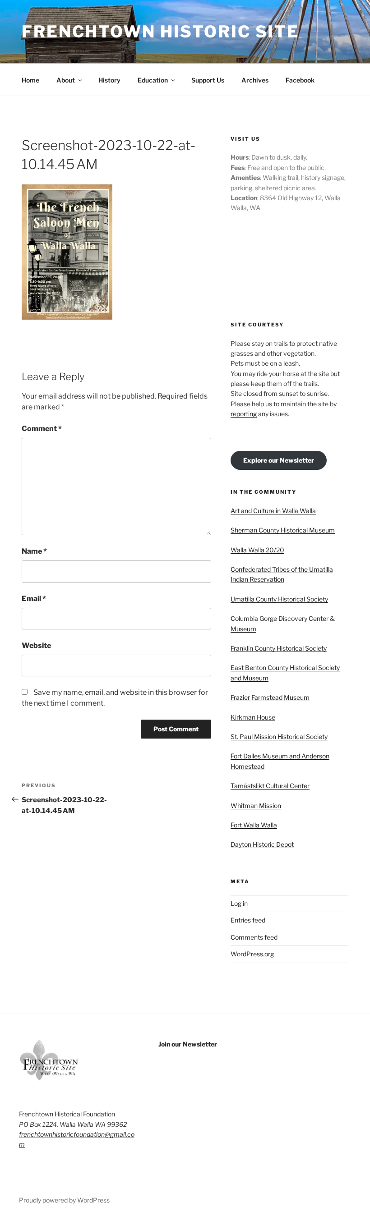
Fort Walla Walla (254, 825)
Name (34, 551)
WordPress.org (252, 954)
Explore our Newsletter (278, 460)
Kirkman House (253, 717)
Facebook (300, 80)
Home (30, 80)
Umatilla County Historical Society (279, 599)
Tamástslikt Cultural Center (270, 786)
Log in (239, 903)
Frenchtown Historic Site (160, 31)
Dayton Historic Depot (262, 844)
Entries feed (248, 920)
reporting (244, 414)
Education (153, 80)
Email (34, 598)
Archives (254, 80)
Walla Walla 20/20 (257, 550)
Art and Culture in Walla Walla (273, 510)
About (65, 80)
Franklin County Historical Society (279, 648)
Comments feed (254, 937)
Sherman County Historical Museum (283, 530)
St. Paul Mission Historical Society (279, 736)
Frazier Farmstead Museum (270, 697)
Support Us (207, 80)
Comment (42, 428)
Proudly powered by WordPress (64, 1200)
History (109, 80)
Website (36, 645)
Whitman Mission (256, 805)
